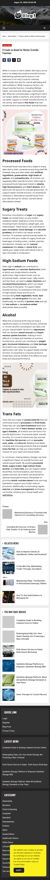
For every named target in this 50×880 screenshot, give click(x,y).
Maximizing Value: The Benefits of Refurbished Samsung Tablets (8, 582)
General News (7, 45)
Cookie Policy (19, 864)
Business (6, 805)
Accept (19, 870)
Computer (6, 813)
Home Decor (7, 842)
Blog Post (6, 727)
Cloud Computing (9, 809)
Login (4, 718)
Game (4, 830)
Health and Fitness (10, 838)
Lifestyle (6, 846)
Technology (7, 867)
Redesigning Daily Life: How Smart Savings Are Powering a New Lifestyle (8, 636)
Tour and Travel (8, 871)
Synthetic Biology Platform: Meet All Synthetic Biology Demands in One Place (8, 680)
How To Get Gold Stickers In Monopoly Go (8, 597)
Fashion (5, 826)
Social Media (7, 863)
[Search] (44, 28)
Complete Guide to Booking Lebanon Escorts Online (8, 622)
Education (6, 817)
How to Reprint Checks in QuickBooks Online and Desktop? (8, 553)
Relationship (7, 855)
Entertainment (8, 822)
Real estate (7, 850)
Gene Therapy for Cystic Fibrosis (8, 695)
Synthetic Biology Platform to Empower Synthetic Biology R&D (8, 666)
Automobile (7, 801)
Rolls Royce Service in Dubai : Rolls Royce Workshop (8, 651)
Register (6, 722)
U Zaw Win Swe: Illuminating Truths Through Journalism (8, 568)
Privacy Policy (8, 731)
